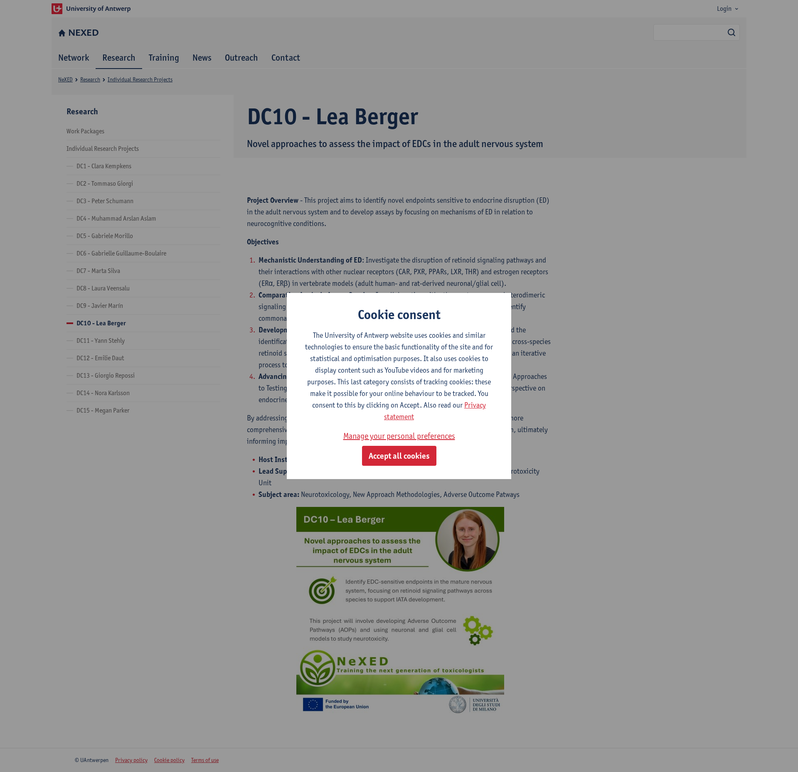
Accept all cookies (399, 456)
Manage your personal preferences (399, 436)
